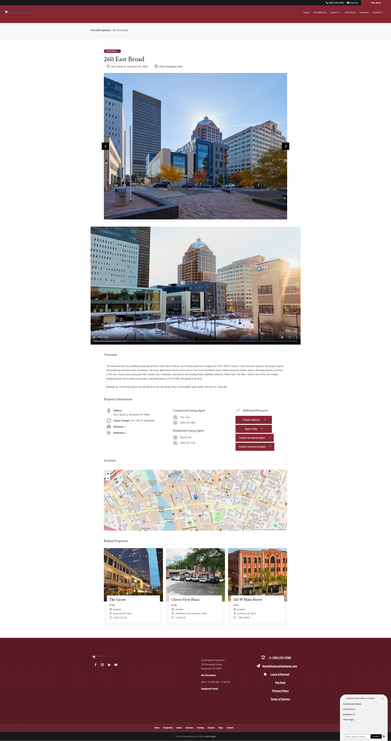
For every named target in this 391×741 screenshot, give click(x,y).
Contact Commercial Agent (252, 446)
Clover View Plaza (185, 600)
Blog (221, 728)
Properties (320, 12)
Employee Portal (209, 688)
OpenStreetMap (269, 529)
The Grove (117, 600)
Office (236, 605)
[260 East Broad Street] (195, 218)
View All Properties (100, 30)
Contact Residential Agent (252, 437)
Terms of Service (280, 699)
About (334, 12)
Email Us (353, 2)
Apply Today (251, 428)
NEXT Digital (211, 736)
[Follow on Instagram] (102, 664)
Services (350, 12)
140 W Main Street (247, 600)
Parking (364, 12)
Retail (112, 605)
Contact (378, 12)
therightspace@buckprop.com (279, 666)
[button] (195, 497)
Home (306, 12)
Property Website (251, 419)
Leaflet (257, 529)
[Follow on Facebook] (95, 664)
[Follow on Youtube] (116, 664)
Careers (211, 728)
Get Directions (208, 675)
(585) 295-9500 (336, 2)
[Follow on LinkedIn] (109, 664)
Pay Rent (376, 2)
